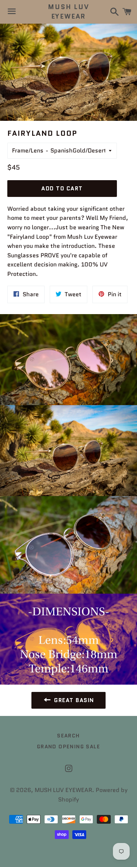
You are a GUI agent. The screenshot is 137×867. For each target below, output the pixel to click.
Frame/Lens (27, 150)
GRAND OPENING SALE (68, 746)
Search (68, 735)
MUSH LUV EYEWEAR (68, 12)
